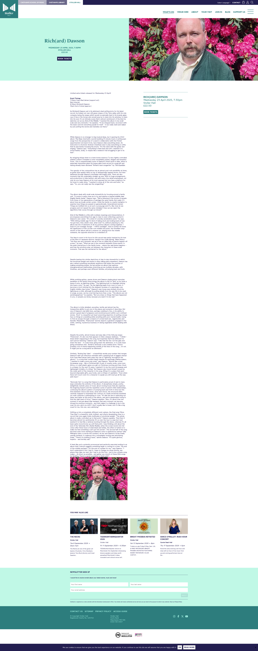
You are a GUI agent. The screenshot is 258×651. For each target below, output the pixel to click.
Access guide (120, 611)
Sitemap (89, 611)
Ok (179, 647)
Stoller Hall (9, 9)
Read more (189, 647)
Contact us (76, 611)
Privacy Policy (178, 602)
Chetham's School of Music (32, 2)
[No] (255, 647)
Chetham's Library (57, 2)
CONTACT (236, 3)
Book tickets (64, 58)
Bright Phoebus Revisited (142, 537)
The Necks (75, 537)
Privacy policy (103, 611)
